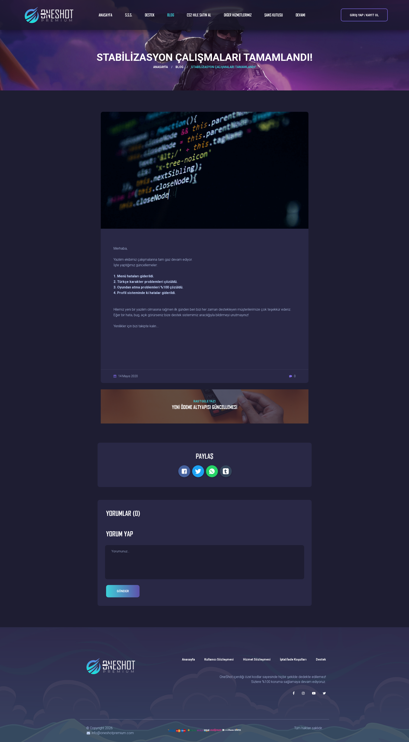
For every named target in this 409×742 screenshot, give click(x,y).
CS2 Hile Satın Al (199, 15)
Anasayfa (105, 15)
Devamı (300, 15)
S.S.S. (128, 15)
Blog (170, 15)
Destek (149, 15)
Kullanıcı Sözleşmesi (219, 659)
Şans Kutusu (273, 15)
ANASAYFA (160, 67)
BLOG (179, 67)
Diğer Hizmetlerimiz (238, 15)
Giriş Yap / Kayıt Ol (364, 15)
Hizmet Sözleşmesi (257, 659)
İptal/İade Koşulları (293, 659)
